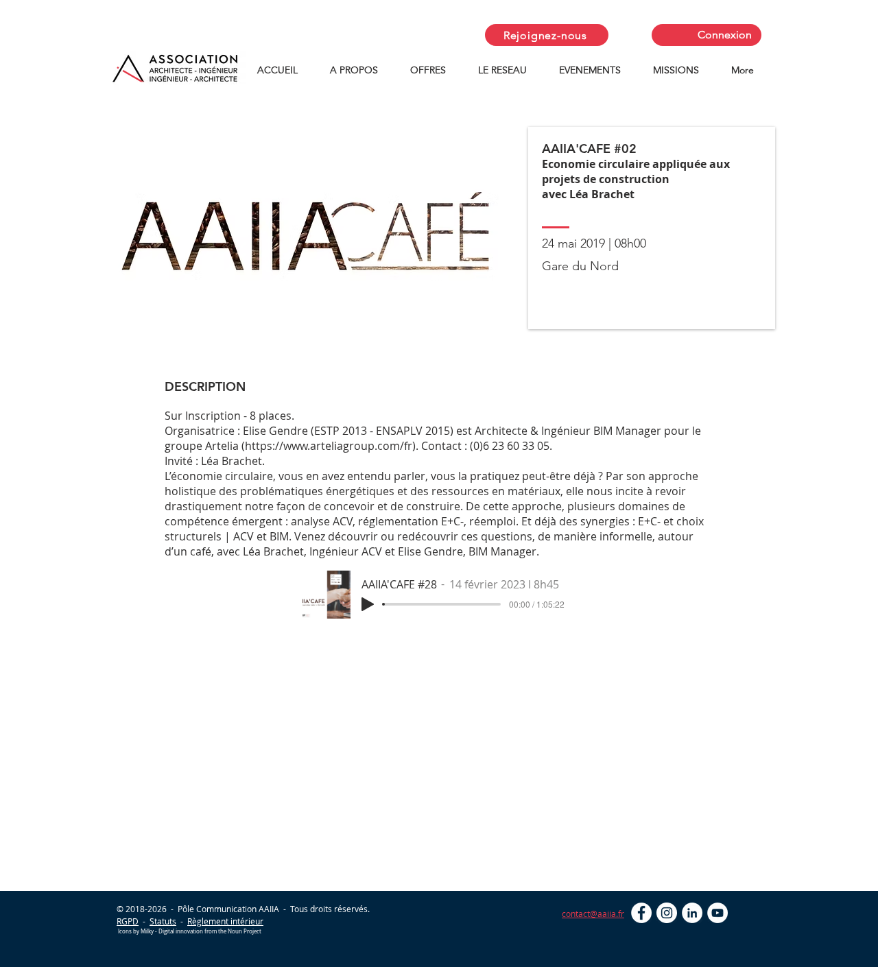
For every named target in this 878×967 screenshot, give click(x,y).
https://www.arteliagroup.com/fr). (331, 445)
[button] (360, 70)
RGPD (128, 921)
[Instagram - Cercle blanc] (666, 913)
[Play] (367, 604)
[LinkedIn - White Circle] (692, 913)
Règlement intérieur (225, 921)
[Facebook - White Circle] (641, 913)
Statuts (163, 921)
